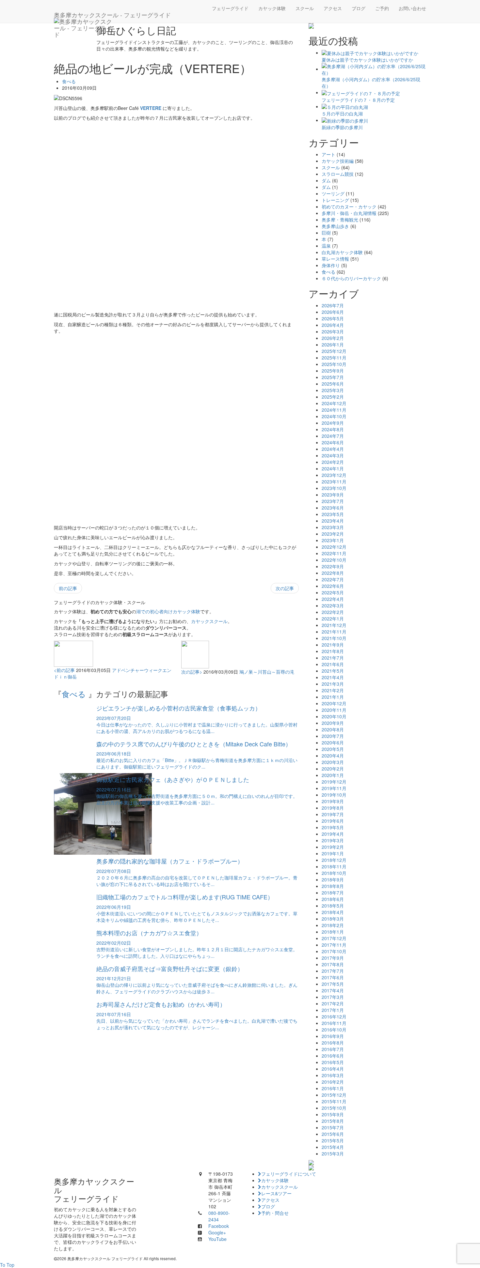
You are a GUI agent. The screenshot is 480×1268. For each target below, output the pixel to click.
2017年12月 (334, 938)
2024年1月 (333, 468)
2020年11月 (334, 710)
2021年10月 (334, 638)
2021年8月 (333, 651)
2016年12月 (334, 1016)
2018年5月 (333, 905)
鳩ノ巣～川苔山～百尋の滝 (266, 671)
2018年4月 (333, 912)
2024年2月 (333, 462)
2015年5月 (333, 1140)
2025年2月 (333, 396)
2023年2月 (333, 533)
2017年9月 (333, 958)
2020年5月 (333, 749)
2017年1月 (333, 1010)
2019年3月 (333, 840)
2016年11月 (334, 1023)
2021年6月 (333, 664)
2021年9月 (333, 644)
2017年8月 (333, 964)
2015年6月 (333, 1134)
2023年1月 (333, 540)
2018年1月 (333, 931)
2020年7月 (333, 736)
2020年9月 (333, 723)
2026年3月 (333, 331)
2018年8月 (333, 886)
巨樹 (326, 232)
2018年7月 (333, 892)
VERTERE (150, 108)
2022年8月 (333, 573)
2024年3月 (333, 455)
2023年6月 (333, 507)
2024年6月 (333, 442)
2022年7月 (333, 579)
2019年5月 (333, 827)
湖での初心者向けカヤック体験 (168, 611)
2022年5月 (333, 592)
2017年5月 (333, 984)
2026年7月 (333, 305)
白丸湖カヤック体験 (342, 252)
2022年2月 (333, 612)
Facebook (218, 1226)
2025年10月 (334, 364)
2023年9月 (333, 494)
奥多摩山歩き (335, 226)
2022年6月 (333, 586)
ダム (326, 180)
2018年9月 (333, 879)
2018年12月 (334, 860)
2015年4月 (333, 1147)
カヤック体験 (272, 8)
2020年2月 (333, 768)
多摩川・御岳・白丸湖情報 (349, 213)
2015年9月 (333, 1114)
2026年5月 (333, 318)
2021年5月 (333, 670)
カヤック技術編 (338, 161)
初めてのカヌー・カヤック (349, 206)
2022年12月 (334, 546)
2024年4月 (333, 449)
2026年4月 (333, 325)
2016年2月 (333, 1081)
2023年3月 (333, 527)
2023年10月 (334, 488)
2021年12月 (334, 625)
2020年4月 (333, 755)
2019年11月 (334, 788)
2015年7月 (333, 1127)
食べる (69, 81)
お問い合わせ (412, 8)
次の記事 (285, 588)
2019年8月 (333, 807)
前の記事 (68, 588)
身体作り (331, 265)
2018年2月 (333, 925)
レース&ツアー (276, 1193)
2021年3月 (333, 683)
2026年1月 (333, 344)
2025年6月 (333, 383)
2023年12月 (334, 475)
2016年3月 (333, 1075)
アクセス (333, 8)
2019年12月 (334, 781)
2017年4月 (333, 990)
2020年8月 (333, 729)
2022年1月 (333, 618)
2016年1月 (333, 1088)
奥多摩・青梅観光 (340, 219)
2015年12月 (334, 1095)
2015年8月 (333, 1121)
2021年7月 (333, 657)
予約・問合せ (275, 1213)
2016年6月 (333, 1055)
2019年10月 (334, 794)
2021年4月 (333, 677)
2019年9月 (333, 801)
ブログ (358, 8)
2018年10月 (334, 873)
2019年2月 (333, 847)
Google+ (217, 1232)
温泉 (326, 245)
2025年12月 (334, 351)
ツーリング (333, 193)
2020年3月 (333, 762)
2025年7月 (333, 377)
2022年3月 (333, 605)
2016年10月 (334, 1029)
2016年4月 (333, 1068)
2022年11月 (334, 553)
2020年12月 (334, 703)
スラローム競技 (338, 174)
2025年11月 (334, 357)
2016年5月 (333, 1062)
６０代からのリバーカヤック (351, 278)
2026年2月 (333, 338)
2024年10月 (334, 416)
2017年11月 (334, 944)
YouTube (217, 1239)
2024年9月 (333, 423)
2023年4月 (333, 520)
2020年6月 (333, 742)
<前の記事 (64, 670)
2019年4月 (333, 834)
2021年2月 (333, 690)
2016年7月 (333, 1049)
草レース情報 (335, 258)
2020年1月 (333, 775)
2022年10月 (334, 560)
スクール (305, 8)
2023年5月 (333, 514)
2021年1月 (333, 697)
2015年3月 (333, 1153)
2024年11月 (334, 409)
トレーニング (335, 200)
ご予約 (382, 8)
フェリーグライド (230, 8)
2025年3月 (333, 390)
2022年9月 (333, 566)
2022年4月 (333, 599)
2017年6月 (333, 977)
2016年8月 (333, 1042)
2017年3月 (333, 997)
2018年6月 (333, 899)
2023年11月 (334, 481)
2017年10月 (334, 951)
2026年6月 (333, 312)
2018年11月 (334, 866)
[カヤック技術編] (367, 26)
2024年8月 (333, 429)
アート (328, 154)
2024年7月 (333, 436)
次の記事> (191, 671)
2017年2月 (333, 1003)
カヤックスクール (209, 621)
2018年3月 (333, 918)
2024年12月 (334, 403)
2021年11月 (334, 631)
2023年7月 (333, 501)
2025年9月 (333, 370)
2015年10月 (334, 1108)
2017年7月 (333, 971)
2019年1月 (333, 853)
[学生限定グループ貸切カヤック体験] (367, 1162)
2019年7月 (333, 814)
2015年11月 (334, 1101)
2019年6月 (333, 820)
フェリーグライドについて (288, 1173)
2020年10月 (334, 716)
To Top (7, 1264)
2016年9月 (333, 1036)
